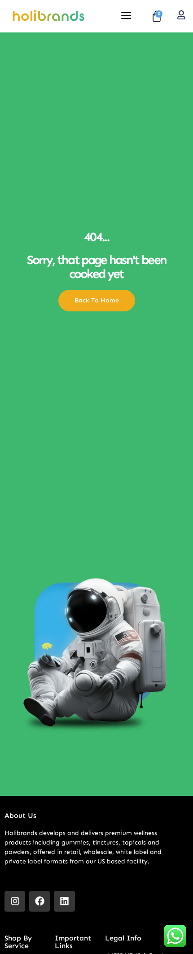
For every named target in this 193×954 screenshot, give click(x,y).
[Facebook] (39, 901)
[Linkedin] (64, 901)
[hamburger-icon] (126, 16)
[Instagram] (14, 901)
